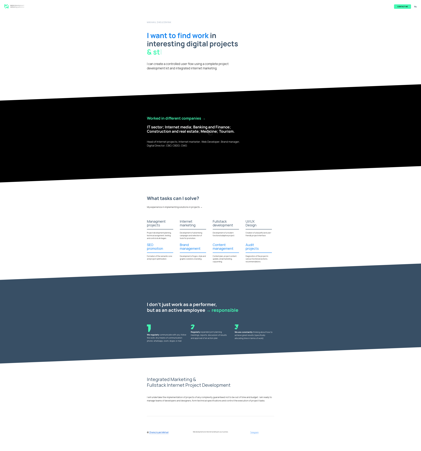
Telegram (254, 432)
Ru (415, 6)
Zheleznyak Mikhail (159, 432)
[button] (402, 6)
